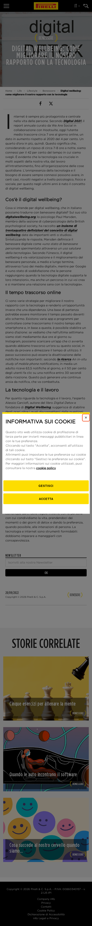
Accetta (46, 499)
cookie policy (46, 468)
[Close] (86, 417)
